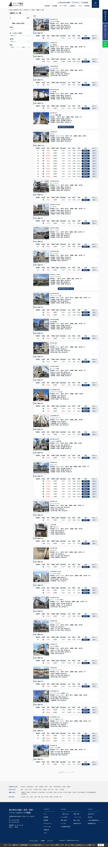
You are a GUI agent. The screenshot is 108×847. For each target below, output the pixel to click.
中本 (58, 691)
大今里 (58, 717)
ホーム (45, 814)
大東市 (52, 524)
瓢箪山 (62, 48)
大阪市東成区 (54, 389)
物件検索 (47, 6)
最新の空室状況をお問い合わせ (66, 127)
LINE (105, 45)
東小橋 (58, 389)
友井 (52, 789)
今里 (61, 399)
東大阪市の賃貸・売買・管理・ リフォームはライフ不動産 (21, 811)
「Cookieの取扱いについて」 (80, 845)
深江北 (30, 789)
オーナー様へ (63, 6)
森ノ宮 (59, 423)
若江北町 (57, 597)
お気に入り (76, 2)
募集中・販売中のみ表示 (18, 23)
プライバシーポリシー (34, 840)
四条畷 (57, 534)
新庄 (56, 343)
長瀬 (39, 797)
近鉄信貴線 (53, 260)
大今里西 (59, 571)
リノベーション (77, 817)
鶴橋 (58, 397)
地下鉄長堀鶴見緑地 (91, 792)
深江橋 (46, 797)
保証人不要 (76, 814)
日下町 (56, 19)
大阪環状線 (53, 395)
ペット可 (63, 823)
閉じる (100, 845)
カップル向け (64, 817)
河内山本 (59, 301)
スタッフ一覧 (47, 826)
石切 (62, 25)
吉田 (56, 112)
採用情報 (86, 6)
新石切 (62, 27)
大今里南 (61, 789)
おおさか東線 (49, 792)
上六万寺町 (57, 274)
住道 (56, 509)
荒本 (62, 73)
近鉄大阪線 (53, 724)
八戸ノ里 (63, 605)
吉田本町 (57, 366)
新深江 (31, 797)
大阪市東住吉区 (57, 786)
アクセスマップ (47, 823)
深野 (55, 524)
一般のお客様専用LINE (93, 820)
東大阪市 (53, 19)
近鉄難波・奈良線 (55, 25)
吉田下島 (57, 439)
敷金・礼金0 (77, 820)
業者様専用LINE (92, 823)
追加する (94, 38)
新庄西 (56, 66)
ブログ (80, 6)
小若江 (56, 789)
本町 (56, 42)
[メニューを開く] (95, 4)
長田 (60, 75)
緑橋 (60, 697)
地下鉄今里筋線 (81, 792)
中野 (56, 745)
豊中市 (46, 786)
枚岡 (62, 50)
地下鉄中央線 (54, 75)
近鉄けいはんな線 (55, 27)
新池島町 (57, 319)
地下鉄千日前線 (55, 399)
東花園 (62, 97)
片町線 (52, 72)
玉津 (58, 415)
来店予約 (105, 17)
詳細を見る (85, 38)
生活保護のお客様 (65, 826)
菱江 (22, 789)
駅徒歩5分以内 (77, 823)
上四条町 (57, 227)
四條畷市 (41, 786)
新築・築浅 (63, 820)
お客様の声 (46, 830)
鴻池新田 (57, 72)
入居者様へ (72, 6)
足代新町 (44, 789)
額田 (62, 28)
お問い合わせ (105, 32)
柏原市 (64, 786)
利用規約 (43, 840)
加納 (56, 548)
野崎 (56, 530)
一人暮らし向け (65, 814)
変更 (28, 17)
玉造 (58, 395)
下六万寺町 (57, 204)
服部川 (59, 260)
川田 (56, 501)
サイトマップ (50, 840)
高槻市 (68, 786)
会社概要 (54, 6)
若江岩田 (63, 471)
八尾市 (36, 786)
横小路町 (57, 89)
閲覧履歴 (86, 2)
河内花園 (63, 98)
